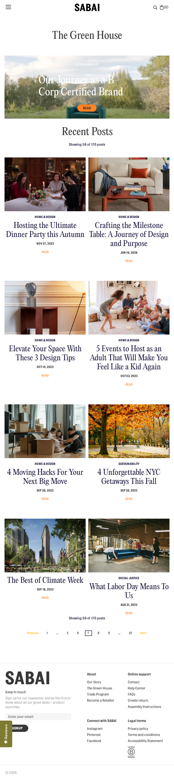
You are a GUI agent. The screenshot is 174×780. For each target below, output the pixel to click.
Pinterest (94, 735)
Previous (33, 633)
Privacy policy (138, 729)
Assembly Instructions (144, 707)
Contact (134, 682)
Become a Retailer (100, 700)
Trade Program (98, 694)
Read (87, 108)
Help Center (136, 688)
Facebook (94, 741)
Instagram (94, 729)
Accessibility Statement (145, 741)
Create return (138, 700)
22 (130, 633)
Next (143, 633)
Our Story (94, 682)
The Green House (99, 688)
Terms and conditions (144, 735)
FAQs (131, 694)
